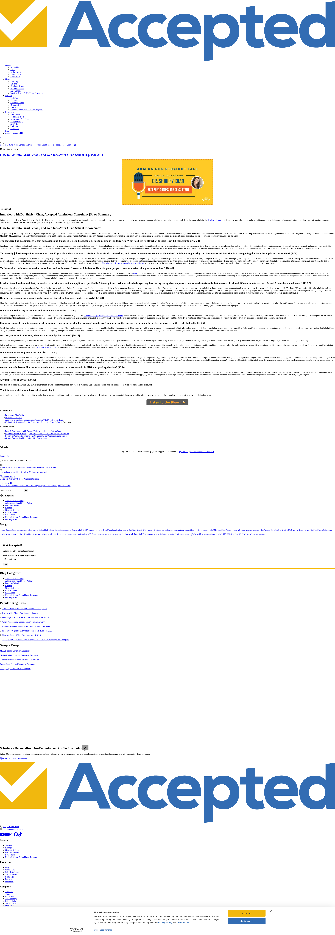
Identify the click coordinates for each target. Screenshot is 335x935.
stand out (137, 273)
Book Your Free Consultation (15, 758)
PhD (176, 534)
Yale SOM (261, 534)
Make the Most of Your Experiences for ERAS (21, 635)
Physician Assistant (184, 534)
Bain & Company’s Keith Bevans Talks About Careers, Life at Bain (33, 431)
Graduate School (17, 86)
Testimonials (15, 74)
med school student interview (50, 534)
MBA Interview (33, 472)
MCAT (311, 530)
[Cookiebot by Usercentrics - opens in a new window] (76, 930)
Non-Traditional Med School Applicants (109, 534)
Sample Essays (16, 121)
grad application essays (118, 530)
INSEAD (171, 530)
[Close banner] (271, 911)
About (7, 65)
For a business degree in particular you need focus (123, 263)
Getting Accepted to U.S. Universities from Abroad (26, 438)
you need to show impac (47, 347)
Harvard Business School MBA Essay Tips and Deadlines (26, 626)
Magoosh (217, 530)
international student (8, 472)
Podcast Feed (5, 456)
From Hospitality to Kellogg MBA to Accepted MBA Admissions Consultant (37, 433)
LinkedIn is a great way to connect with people (103, 315)
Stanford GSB (221, 534)
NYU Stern (143, 534)
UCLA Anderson (244, 534)
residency (211, 534)
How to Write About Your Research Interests (20, 613)
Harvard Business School (157, 530)
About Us (14, 67)
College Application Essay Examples (15, 669)
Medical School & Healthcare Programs (26, 93)
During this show (215, 220)
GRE (144, 530)
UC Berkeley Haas (232, 534)
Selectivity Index (17, 117)
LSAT (212, 530)
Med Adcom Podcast (321, 530)
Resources (9, 112)
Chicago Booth (11, 530)
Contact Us (15, 77)
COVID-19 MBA (66, 530)
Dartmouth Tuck (77, 530)
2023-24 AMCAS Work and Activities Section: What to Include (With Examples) (35, 640)
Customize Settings (103, 930)
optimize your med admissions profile (160, 534)
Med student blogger (71, 534)
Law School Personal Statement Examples (17, 664)
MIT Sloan (92, 534)
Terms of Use (10, 903)
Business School (17, 88)
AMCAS (2, 530)
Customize (245, 921)
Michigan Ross (82, 534)
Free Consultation (12, 133)
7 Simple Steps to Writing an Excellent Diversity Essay (24, 608)
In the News (15, 72)
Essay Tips (14, 124)
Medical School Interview (27, 534)
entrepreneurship (96, 530)
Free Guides (15, 114)
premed (205, 534)
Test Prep (14, 81)
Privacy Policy (11, 901)
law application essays (200, 530)
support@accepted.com (13, 829)
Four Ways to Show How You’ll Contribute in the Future (25, 617)
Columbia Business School (50, 530)
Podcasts (14, 126)
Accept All (247, 913)
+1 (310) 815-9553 (11, 826)
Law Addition (11, 512)
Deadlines (14, 128)
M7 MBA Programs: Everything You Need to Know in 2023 (27, 631)
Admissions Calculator (19, 119)
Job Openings (11, 899)
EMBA (85, 530)
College (13, 84)
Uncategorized (11, 519)
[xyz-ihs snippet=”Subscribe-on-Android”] (196, 451)
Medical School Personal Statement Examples (19, 655)
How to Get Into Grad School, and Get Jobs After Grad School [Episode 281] (32, 145)
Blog (7, 131)
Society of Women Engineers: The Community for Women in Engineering (35, 436)
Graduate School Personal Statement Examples (19, 660)
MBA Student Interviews (297, 530)
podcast (43, 472)
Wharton (254, 534)
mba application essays (248, 530)
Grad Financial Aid (135, 530)
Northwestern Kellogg (130, 534)
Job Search (21, 472)
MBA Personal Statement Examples (15, 651)
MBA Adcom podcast (229, 530)
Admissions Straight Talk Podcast (14, 467)
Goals (7, 79)
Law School (15, 91)
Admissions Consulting (14, 500)
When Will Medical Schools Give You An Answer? (23, 622)
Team (12, 70)
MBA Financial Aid (266, 530)
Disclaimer (9, 906)
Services (8, 95)
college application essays (27, 530)
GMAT (106, 530)
